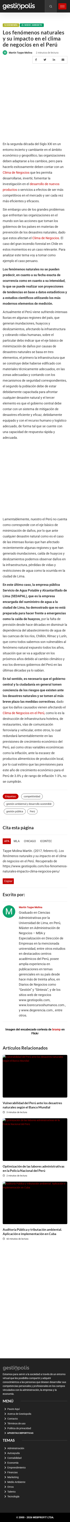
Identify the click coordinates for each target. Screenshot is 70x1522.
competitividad (32, 796)
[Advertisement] (35, 103)
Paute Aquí (13, 1409)
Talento (11, 1491)
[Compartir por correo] (63, 59)
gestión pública (14, 811)
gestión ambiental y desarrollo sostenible (29, 803)
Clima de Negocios (16, 172)
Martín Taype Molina (20, 52)
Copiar (8, 881)
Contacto (12, 1418)
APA (6, 841)
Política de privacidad (19, 1428)
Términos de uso (16, 1423)
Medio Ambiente (33, 25)
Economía (11, 25)
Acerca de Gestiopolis (19, 1413)
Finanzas (12, 1472)
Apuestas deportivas (20, 1433)
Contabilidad (14, 1457)
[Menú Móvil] (62, 6)
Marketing (13, 1477)
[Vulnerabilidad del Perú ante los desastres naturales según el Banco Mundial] (35, 1076)
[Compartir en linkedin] (54, 59)
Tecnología (13, 1496)
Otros (10, 1486)
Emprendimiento (16, 1467)
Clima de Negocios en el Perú (23, 713)
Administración (15, 1448)
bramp (56, 1029)
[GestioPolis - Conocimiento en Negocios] (16, 1367)
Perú (32, 811)
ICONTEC (46, 841)
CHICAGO (30, 841)
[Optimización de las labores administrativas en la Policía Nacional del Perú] (35, 1139)
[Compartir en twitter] (45, 59)
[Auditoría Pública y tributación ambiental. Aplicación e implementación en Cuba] (35, 1203)
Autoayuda (13, 1453)
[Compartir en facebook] (36, 59)
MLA (17, 841)
